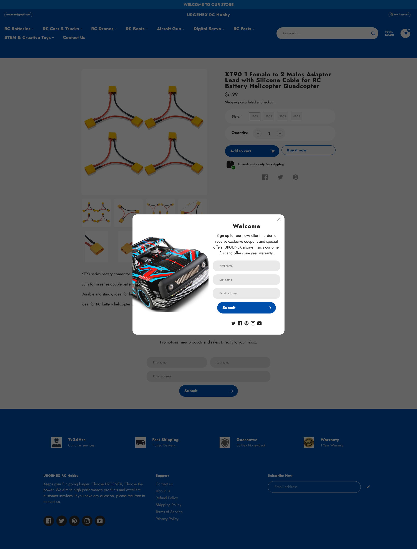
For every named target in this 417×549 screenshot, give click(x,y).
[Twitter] (233, 323)
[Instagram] (253, 323)
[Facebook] (240, 323)
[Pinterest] (246, 323)
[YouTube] (259, 323)
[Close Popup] (279, 219)
